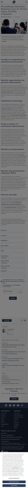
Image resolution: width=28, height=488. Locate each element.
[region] (14, 470)
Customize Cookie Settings (14, 478)
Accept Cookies (14, 485)
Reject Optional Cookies (14, 481)
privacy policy (15, 468)
